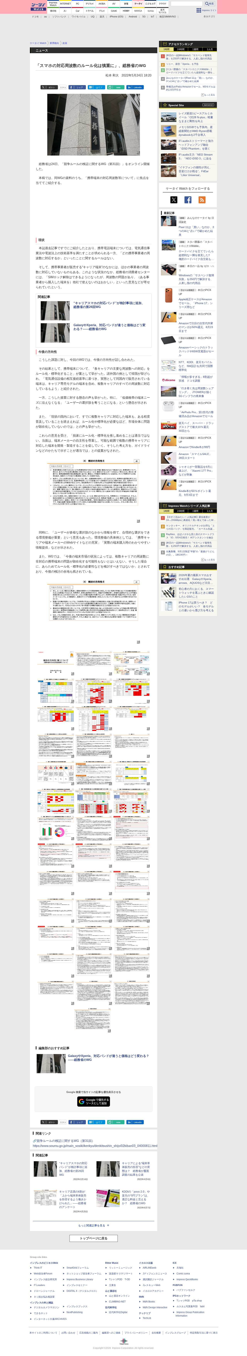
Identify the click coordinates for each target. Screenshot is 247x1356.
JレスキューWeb (151, 1285)
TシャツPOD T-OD (119, 1279)
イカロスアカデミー (153, 1291)
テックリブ (145, 1313)
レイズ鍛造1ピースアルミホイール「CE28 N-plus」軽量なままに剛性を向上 (196, 117)
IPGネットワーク (181, 1295)
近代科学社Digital (118, 1312)
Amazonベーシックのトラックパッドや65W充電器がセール (196, 351)
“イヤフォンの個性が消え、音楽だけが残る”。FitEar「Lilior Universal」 (195, 171)
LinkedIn (138, 87)
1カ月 (210, 49)
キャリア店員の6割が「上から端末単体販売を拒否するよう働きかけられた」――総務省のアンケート (72, 1199)
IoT (152, 16)
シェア (80, 87)
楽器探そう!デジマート (121, 1273)
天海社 (180, 1267)
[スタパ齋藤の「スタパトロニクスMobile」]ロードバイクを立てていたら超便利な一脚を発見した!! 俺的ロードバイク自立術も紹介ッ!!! (190, 72)
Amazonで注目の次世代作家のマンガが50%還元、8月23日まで (196, 327)
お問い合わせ (68, 1332)
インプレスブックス (77, 1306)
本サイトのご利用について (43, 1332)
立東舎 (112, 1285)
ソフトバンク (59, 16)
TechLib (147, 1318)
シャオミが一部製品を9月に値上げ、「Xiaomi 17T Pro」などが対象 (196, 470)
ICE (175, 1263)
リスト (63, 87)
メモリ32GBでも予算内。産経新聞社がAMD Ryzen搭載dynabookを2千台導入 (196, 131)
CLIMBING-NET (117, 1301)
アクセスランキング (180, 44)
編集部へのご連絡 (111, 1332)
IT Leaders (39, 1285)
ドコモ (35, 16)
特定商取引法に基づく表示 (204, 1332)
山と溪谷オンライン (119, 1295)
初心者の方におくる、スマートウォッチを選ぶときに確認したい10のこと (196, 592)
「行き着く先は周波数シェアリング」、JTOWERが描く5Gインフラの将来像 (196, 392)
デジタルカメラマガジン (46, 1307)
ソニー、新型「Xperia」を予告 (182, 64)
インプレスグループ (175, 1332)
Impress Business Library (80, 1279)
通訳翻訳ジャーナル (153, 1279)
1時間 (166, 49)
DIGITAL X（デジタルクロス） (82, 1291)
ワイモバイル (78, 16)
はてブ (99, 87)
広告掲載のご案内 (88, 1332)
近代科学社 (111, 1307)
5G (143, 16)
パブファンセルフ (186, 1290)
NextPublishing (75, 1312)
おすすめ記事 (176, 567)
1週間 (195, 49)
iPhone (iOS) (116, 16)
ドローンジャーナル (44, 1291)
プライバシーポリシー (136, 1332)
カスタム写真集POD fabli (191, 1306)
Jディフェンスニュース (155, 1273)
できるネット (41, 1313)
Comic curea (183, 1273)
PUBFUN (178, 1285)
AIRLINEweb (149, 1267)
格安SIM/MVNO (168, 16)
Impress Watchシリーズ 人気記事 (189, 505)
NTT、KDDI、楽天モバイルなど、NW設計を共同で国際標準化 (196, 366)
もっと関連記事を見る (91, 1225)
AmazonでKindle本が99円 (194, 447)
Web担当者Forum (43, 1273)
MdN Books (149, 1301)
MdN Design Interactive (155, 1307)
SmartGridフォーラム (78, 1267)
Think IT (38, 1267)
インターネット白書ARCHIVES (50, 1319)
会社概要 (156, 1332)
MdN (141, 1296)
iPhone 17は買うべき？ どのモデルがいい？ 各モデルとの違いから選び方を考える (196, 606)
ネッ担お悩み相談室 (44, 1296)
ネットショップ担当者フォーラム (84, 1273)
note (118, 87)
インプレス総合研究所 (45, 1279)
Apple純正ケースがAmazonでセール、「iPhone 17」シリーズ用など (196, 303)
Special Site (176, 105)
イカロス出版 (146, 1263)
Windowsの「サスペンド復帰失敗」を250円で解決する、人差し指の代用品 (196, 279)
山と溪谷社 (111, 1291)
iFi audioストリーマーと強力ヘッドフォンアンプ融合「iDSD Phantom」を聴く (196, 144)
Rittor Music (111, 1263)
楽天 (102, 16)
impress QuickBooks (187, 1279)
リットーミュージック (120, 1267)
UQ (92, 16)
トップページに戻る (93, 1238)
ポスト (52, 87)
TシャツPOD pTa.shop (189, 1300)
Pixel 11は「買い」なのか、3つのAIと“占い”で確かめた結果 (196, 231)
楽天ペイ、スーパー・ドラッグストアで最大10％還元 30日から (196, 427)
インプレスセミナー (77, 1285)
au (45, 16)
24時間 (180, 49)
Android (133, 16)
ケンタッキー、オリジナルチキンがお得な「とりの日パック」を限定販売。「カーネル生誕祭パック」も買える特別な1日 (190, 529)
